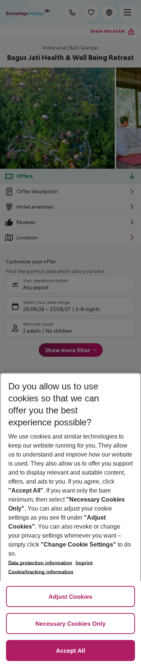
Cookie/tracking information (40, 572)
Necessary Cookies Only (70, 624)
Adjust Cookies (70, 597)
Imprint (84, 563)
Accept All (70, 651)
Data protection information (40, 563)
